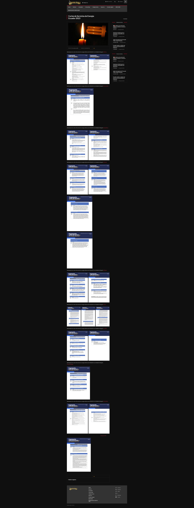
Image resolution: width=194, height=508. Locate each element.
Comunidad (125, 18)
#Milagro (105, 270)
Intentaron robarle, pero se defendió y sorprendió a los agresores (118, 33)
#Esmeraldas (105, 86)
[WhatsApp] (116, 495)
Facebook (118, 487)
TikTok (118, 491)
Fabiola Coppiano (72, 479)
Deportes (114, 29)
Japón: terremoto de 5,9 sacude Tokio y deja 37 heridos (119, 40)
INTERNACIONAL (115, 42)
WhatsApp (119, 495)
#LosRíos (105, 328)
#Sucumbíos (105, 401)
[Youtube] (116, 497)
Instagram (119, 489)
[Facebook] (116, 488)
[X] (116, 493)
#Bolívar (104, 52)
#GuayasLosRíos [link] (103, 435)
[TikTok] (116, 491)
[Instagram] (116, 490)
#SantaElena (105, 127)
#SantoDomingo (70, 364)
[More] (101, 48)
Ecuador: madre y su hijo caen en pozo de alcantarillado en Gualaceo (119, 46)
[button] (115, 1)
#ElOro (104, 304)
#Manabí (105, 162)
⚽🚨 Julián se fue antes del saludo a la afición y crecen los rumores (119, 27)
